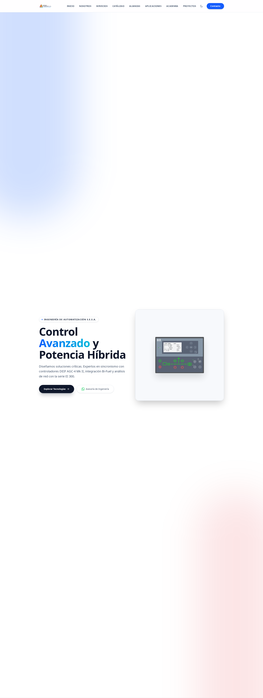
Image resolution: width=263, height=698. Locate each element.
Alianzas (134, 6)
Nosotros (85, 6)
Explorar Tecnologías (55, 388)
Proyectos (189, 6)
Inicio (70, 6)
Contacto (215, 6)
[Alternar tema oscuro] (201, 6)
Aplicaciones (153, 6)
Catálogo (118, 6)
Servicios (102, 6)
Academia (172, 6)
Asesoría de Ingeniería (97, 388)
